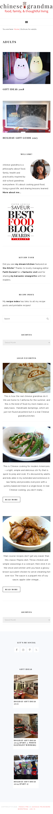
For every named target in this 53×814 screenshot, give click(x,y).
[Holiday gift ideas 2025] (26, 698)
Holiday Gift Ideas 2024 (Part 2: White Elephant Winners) (25, 742)
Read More (11, 499)
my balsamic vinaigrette (23, 276)
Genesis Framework (41, 807)
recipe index (13, 301)
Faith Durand (10, 272)
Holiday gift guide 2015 (20, 137)
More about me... (12, 192)
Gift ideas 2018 (13, 89)
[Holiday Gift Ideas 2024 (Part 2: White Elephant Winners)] (26, 737)
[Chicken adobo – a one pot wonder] (26, 551)
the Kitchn (8, 268)
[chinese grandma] (26, 13)
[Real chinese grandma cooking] (26, 392)
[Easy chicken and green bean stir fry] (26, 461)
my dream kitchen (25, 264)
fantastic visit (30, 272)
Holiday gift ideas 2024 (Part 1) (25, 782)
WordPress (23, 809)
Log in (32, 809)
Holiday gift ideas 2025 (25, 702)
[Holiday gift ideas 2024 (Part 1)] (26, 778)
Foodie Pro (24, 807)
